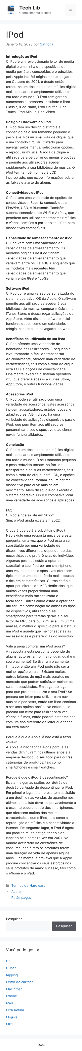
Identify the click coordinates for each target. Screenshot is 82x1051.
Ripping (12, 975)
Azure (16, 892)
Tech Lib (29, 8)
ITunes (11, 968)
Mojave (12, 1017)
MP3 (9, 1024)
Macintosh (14, 989)
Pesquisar (14, 919)
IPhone (11, 996)
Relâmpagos (21, 898)
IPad (9, 1003)
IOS (9, 961)
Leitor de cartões (19, 982)
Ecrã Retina (15, 1010)
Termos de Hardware (28, 885)
